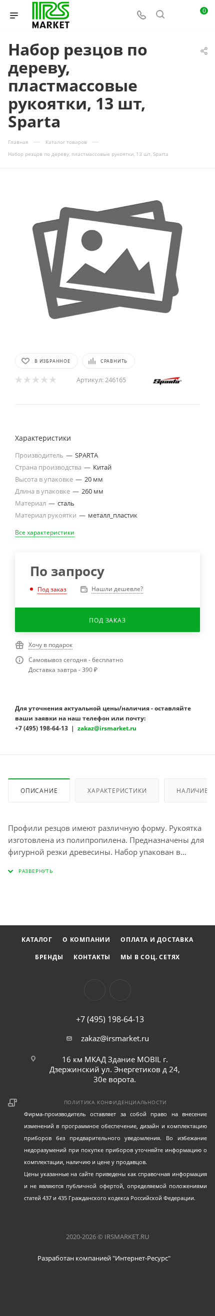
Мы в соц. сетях (150, 957)
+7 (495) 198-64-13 (110, 1019)
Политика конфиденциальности (116, 1102)
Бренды (49, 957)
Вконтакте (95, 990)
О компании (86, 939)
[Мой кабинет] (179, 15)
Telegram (120, 990)
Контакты (92, 957)
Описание (39, 790)
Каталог (37, 939)
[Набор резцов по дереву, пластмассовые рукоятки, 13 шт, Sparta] (107, 260)
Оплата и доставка (157, 939)
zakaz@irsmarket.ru (115, 1038)
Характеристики (117, 790)
